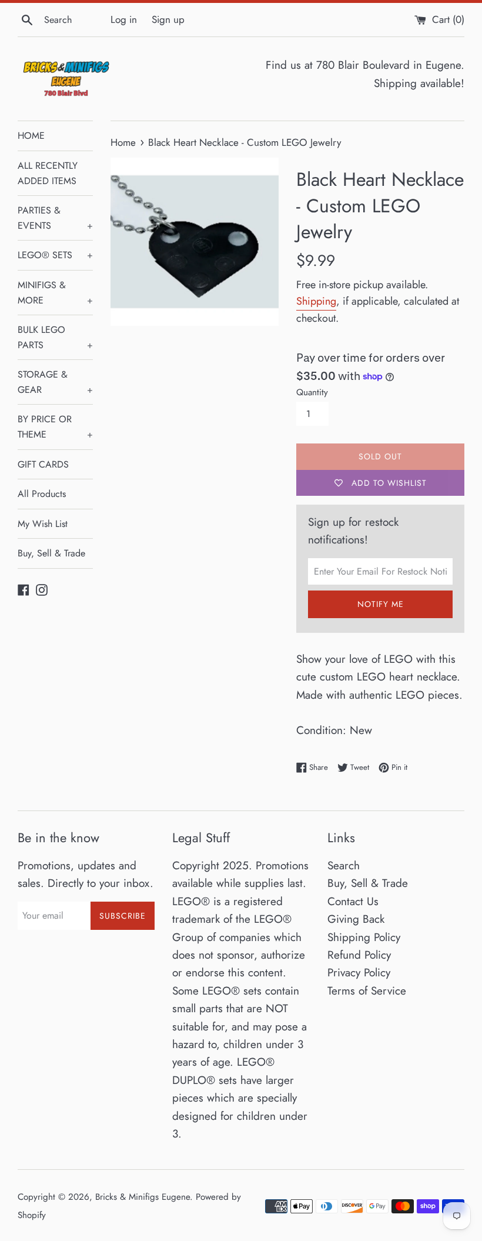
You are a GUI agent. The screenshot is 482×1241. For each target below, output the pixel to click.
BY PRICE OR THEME (55, 426)
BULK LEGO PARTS (55, 337)
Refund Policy (359, 955)
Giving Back (355, 919)
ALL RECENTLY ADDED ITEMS (48, 173)
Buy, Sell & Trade (51, 553)
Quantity (312, 392)
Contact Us (353, 901)
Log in (124, 19)
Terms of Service (366, 991)
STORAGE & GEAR (55, 382)
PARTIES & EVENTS (55, 218)
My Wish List (43, 524)
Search (343, 865)
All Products (42, 494)
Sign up (168, 19)
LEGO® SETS (55, 255)
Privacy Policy (358, 972)
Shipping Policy (363, 937)
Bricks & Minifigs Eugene (142, 1196)
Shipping (316, 301)
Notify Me (380, 604)
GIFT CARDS (43, 464)
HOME (31, 135)
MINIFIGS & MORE (55, 292)
